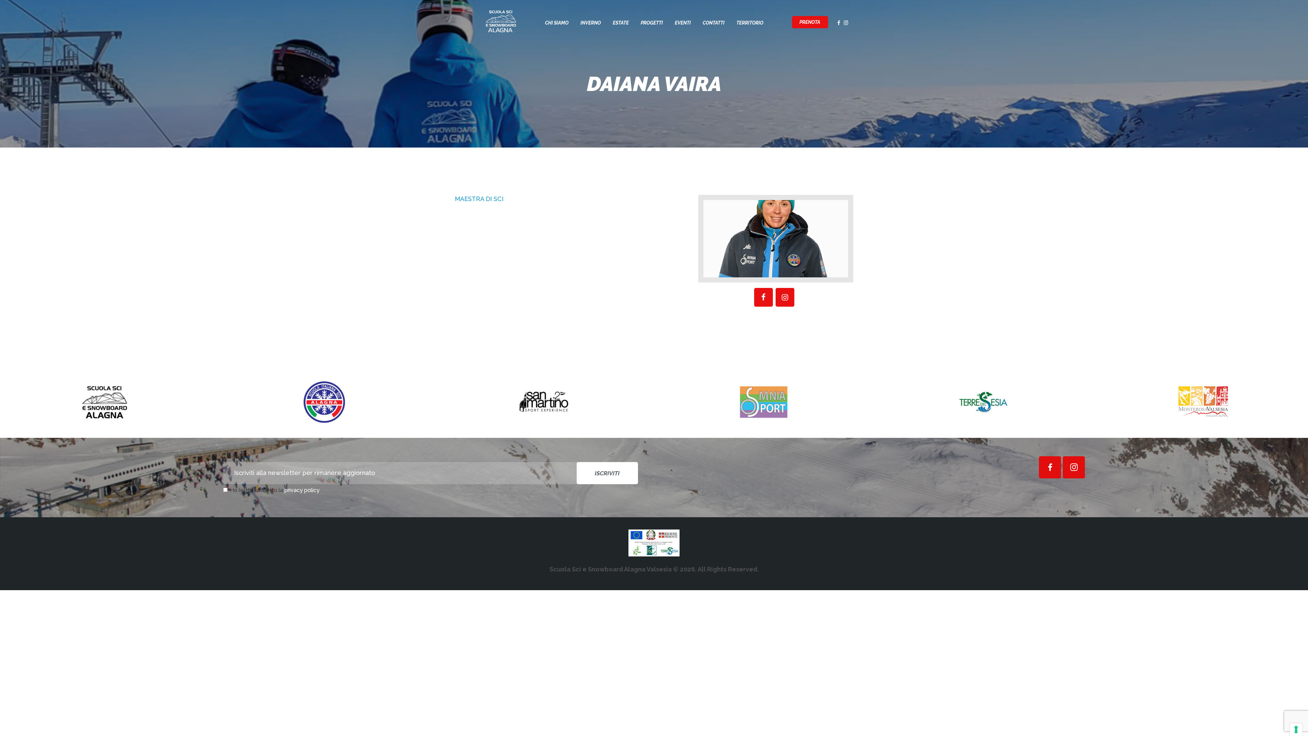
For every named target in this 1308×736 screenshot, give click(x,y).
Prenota (809, 22)
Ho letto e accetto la (275, 490)
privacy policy (302, 490)
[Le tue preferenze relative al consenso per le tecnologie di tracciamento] (1296, 729)
